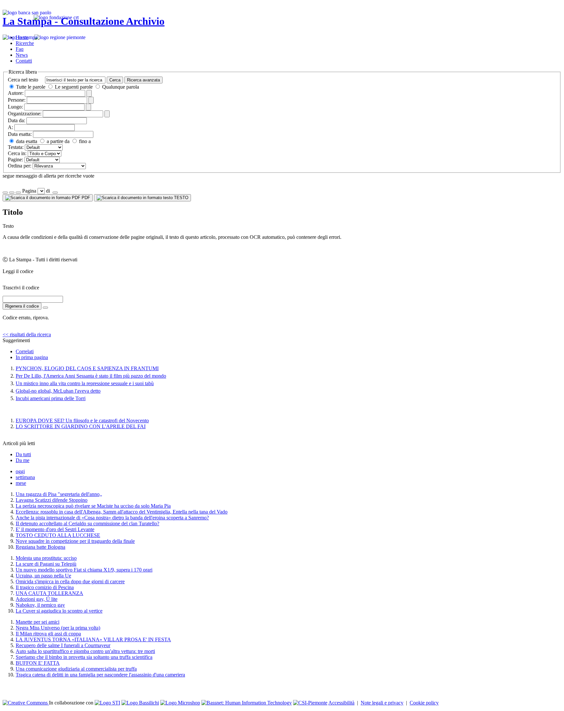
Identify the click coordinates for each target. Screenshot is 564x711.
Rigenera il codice (22, 306)
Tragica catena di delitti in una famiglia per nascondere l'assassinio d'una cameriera (100, 674)
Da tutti (23, 454)
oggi (20, 471)
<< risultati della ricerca (27, 334)
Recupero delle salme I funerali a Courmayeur (63, 645)
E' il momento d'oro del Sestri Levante (55, 529)
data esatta (26, 141)
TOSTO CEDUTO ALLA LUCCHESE (58, 535)
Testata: (16, 147)
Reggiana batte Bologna (40, 547)
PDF (85, 197)
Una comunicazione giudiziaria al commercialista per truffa (76, 669)
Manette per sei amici (37, 622)
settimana (25, 477)
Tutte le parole (31, 87)
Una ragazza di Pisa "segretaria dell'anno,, (59, 494)
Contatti (24, 61)
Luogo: (15, 106)
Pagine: (15, 159)
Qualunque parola (120, 87)
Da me (22, 460)
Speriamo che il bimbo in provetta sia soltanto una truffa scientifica (84, 657)
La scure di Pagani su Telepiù (46, 564)
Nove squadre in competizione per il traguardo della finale (75, 541)
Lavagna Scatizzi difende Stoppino (51, 500)
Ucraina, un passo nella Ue (43, 575)
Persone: (16, 100)
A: (10, 127)
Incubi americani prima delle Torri (51, 398)
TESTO (180, 197)
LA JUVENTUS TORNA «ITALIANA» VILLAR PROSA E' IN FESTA (93, 639)
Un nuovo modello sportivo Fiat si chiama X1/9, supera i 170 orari (84, 570)
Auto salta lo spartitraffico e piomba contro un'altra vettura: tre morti (85, 651)
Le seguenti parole (74, 87)
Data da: (16, 120)
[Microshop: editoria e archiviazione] (180, 702)
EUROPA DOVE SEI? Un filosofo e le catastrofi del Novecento (82, 420)
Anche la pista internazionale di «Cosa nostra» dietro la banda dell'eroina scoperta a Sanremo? (112, 517)
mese (21, 483)
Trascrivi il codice (21, 287)
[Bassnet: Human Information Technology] (246, 702)
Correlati (25, 351)
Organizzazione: (24, 113)
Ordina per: (19, 165)
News (22, 55)
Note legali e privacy (382, 702)
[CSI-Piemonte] (310, 702)
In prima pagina (32, 357)
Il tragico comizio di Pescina (45, 587)
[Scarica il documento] (45, 308)
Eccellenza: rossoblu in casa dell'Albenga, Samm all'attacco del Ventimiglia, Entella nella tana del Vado (121, 512)
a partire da (57, 141)
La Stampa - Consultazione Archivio (83, 21)
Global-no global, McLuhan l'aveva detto (58, 391)
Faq (20, 49)
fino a (84, 141)
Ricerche (25, 43)
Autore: (16, 93)
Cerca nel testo (23, 79)
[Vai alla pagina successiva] (55, 193)
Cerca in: (17, 153)
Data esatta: (20, 134)
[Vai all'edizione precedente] (5, 193)
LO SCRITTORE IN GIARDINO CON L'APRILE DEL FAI (81, 426)
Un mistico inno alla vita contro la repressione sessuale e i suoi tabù (85, 383)
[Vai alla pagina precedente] (18, 193)
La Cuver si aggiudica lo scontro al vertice (59, 611)
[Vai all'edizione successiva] (11, 193)
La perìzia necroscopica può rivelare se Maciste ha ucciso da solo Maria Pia (93, 506)
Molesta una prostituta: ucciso (46, 558)
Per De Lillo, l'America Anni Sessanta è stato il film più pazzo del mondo (91, 376)
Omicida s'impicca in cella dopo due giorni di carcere (70, 581)
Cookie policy (424, 702)
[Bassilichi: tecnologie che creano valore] (140, 702)
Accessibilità (341, 702)
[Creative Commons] (26, 702)
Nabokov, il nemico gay (40, 605)
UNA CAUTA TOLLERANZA (49, 593)
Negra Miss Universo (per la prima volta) (58, 628)
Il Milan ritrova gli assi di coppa (48, 633)
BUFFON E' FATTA (38, 663)
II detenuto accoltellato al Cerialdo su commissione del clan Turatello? (87, 523)
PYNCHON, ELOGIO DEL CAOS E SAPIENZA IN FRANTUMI (87, 368)
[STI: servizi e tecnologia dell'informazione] (107, 702)
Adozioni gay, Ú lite (36, 599)
